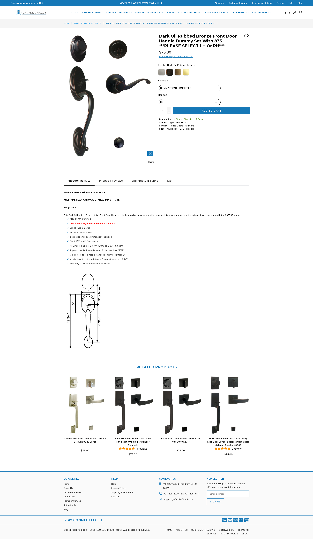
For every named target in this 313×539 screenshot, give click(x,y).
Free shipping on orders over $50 (27, 3)
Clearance (240, 12)
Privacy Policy (118, 488)
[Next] (247, 35)
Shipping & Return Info (122, 492)
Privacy (280, 3)
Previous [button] (60, 413)
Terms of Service (72, 501)
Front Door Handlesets (87, 23)
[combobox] (190, 88)
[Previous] (244, 35)
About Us (219, 3)
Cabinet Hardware (118, 12)
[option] (82, 418)
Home (74, 12)
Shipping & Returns (145, 181)
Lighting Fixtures (189, 12)
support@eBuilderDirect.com (178, 499)
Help (291, 3)
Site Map (115, 496)
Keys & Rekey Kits (217, 12)
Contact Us (69, 496)
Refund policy (71, 505)
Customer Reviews (238, 3)
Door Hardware (91, 12)
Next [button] (252, 413)
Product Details (79, 181)
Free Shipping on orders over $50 (176, 56)
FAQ (169, 181)
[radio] (161, 72)
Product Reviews (111, 181)
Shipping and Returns (262, 3)
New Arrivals (261, 12)
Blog (300, 3)
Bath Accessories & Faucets (153, 12)
